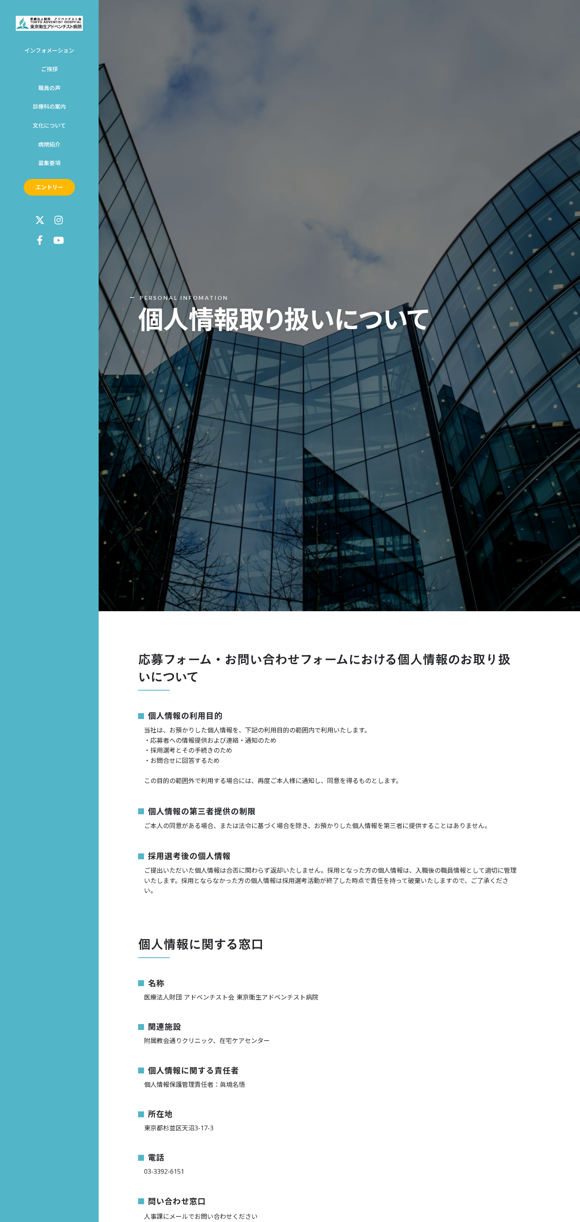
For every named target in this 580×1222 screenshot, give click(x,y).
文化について (49, 125)
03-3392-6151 (164, 1171)
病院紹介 (49, 144)
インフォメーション (49, 50)
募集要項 (49, 163)
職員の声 (49, 88)
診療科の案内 (49, 106)
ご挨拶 (49, 69)
